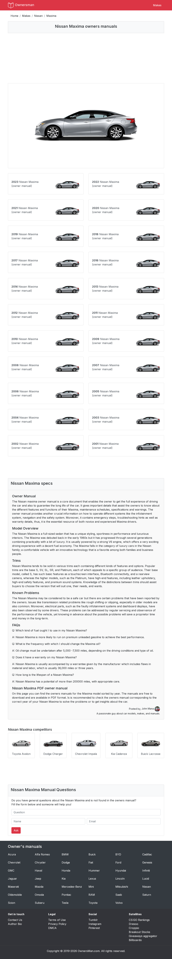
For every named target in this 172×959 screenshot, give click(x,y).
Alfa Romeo (42, 854)
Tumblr (93, 920)
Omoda (39, 894)
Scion (11, 902)
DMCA (52, 928)
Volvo (119, 902)
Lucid (145, 878)
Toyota (93, 902)
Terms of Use (57, 920)
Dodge (66, 862)
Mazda (39, 886)
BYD (118, 854)
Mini (91, 886)
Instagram (95, 924)
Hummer (94, 870)
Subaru (39, 902)
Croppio (134, 928)
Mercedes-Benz (72, 886)
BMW (65, 854)
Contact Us (15, 920)
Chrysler (40, 862)
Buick (92, 854)
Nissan (38, 15)
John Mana (148, 708)
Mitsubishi (121, 886)
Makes (157, 5)
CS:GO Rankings (139, 920)
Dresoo (133, 924)
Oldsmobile (15, 894)
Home (14, 15)
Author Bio (15, 924)
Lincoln (120, 878)
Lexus (92, 878)
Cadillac (147, 854)
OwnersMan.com (89, 951)
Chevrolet (14, 862)
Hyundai (120, 870)
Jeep (38, 878)
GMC (11, 870)
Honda (66, 870)
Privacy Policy (57, 924)
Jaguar (12, 878)
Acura (12, 854)
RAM (92, 894)
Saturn (146, 894)
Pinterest (94, 928)
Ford (118, 862)
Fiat (91, 862)
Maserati (13, 886)
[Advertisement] (86, 58)
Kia (64, 878)
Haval (38, 870)
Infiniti (146, 870)
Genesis (147, 862)
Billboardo (135, 940)
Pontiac (66, 894)
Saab (118, 894)
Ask (16, 830)
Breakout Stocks (139, 932)
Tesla (65, 902)
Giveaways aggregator (143, 936)
